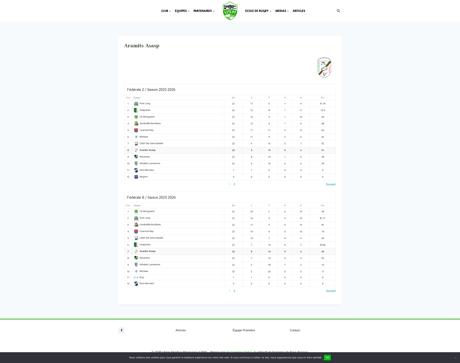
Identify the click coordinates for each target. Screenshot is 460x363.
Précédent (131, 184)
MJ (233, 97)
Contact (295, 330)
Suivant (331, 184)
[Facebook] (121, 330)
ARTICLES (299, 11)
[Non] (455, 357)
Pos (128, 97)
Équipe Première (244, 330)
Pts (322, 97)
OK (327, 357)
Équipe (137, 97)
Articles (181, 330)
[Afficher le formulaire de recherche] (338, 10)
